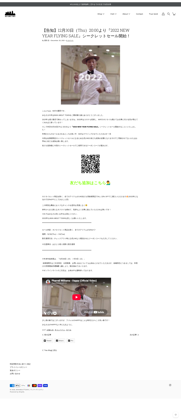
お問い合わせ (15, 374)
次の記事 (133, 335)
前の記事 (47, 335)
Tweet (49, 341)
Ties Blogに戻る (50, 350)
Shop (100, 14)
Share (61, 341)
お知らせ (50, 330)
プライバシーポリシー (18, 367)
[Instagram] (170, 385)
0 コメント (70, 40)
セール (68, 330)
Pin (72, 341)
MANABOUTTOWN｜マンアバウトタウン (30, 390)
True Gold (153, 14)
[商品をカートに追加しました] (174, 14)
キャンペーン (60, 330)
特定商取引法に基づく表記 (20, 364)
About (125, 14)
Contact (139, 14)
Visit (112, 14)
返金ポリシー (15, 370)
